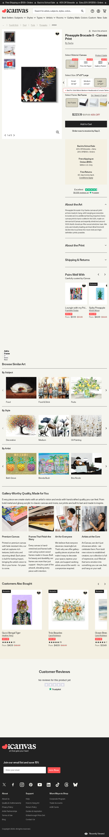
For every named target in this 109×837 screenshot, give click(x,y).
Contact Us (30, 819)
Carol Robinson (55, 635)
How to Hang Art (32, 803)
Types (39, 17)
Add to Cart (86, 124)
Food (25, 25)
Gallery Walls (73, 17)
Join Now (54, 770)
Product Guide (101, 55)
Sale (105, 17)
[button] (72, 64)
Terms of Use (7, 815)
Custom (92, 17)
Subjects (18, 17)
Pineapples (43, 25)
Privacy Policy (7, 807)
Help (28, 799)
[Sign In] (98, 11)
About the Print (74, 245)
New (99, 17)
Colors (84, 17)
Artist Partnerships (9, 811)
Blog (4, 819)
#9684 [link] (54, 25)
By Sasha (69, 43)
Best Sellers (7, 17)
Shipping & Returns (77, 260)
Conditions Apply (86, 178)
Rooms (59, 17)
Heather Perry (7, 635)
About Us (5, 799)
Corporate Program (57, 799)
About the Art (73, 204)
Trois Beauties (55, 632)
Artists (49, 17)
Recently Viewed (96, 833)
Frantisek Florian (72, 310)
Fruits (33, 25)
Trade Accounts (56, 803)
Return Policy (31, 807)
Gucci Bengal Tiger (11, 632)
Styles (30, 17)
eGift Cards (54, 807)
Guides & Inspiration (34, 811)
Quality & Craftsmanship (11, 803)
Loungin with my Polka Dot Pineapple (76, 307)
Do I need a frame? (99, 95)
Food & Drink (13, 25)
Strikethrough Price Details (37, 815)
